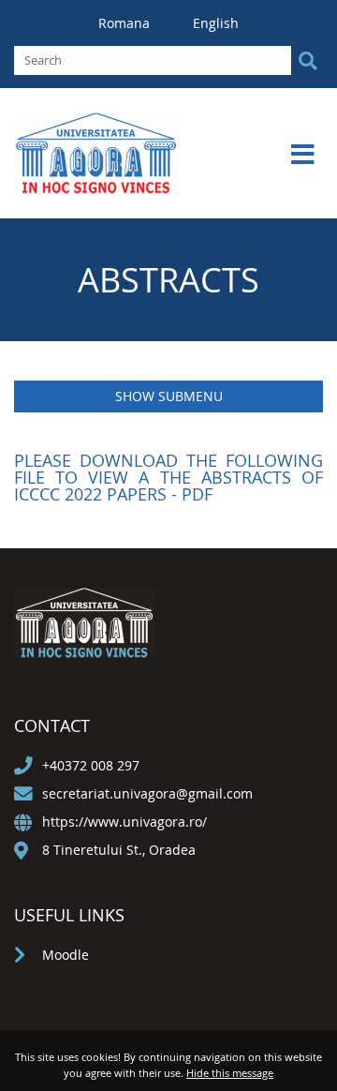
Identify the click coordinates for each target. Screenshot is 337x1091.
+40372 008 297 (90, 765)
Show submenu (169, 396)
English (216, 23)
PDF (197, 494)
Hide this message (229, 1073)
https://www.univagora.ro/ (124, 822)
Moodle (65, 955)
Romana (126, 23)
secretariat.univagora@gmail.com (147, 793)
